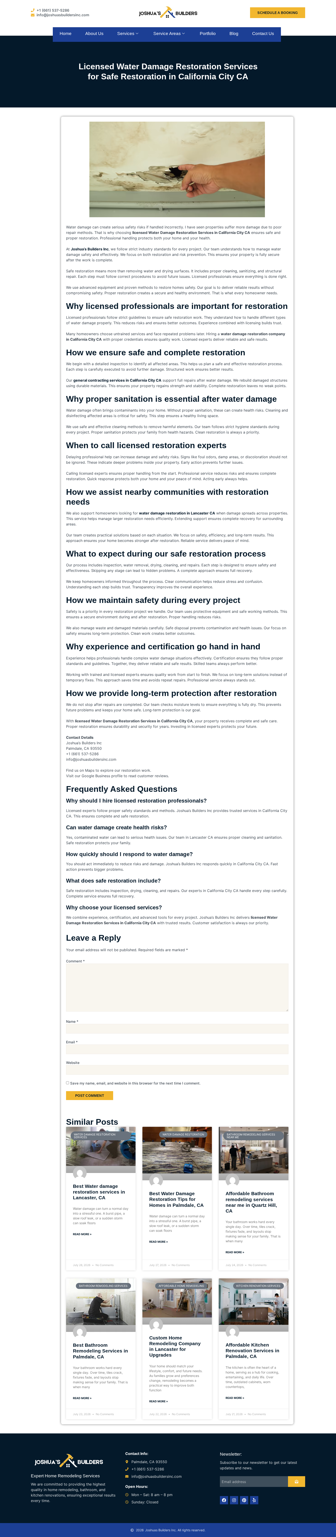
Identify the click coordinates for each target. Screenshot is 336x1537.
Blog (233, 33)
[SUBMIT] (296, 1481)
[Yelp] (254, 1500)
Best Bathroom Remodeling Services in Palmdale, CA (100, 1350)
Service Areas (167, 33)
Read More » (82, 1234)
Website (73, 1062)
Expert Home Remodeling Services (65, 1475)
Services (125, 33)
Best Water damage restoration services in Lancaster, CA (99, 1192)
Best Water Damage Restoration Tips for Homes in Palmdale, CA (176, 1199)
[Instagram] (234, 1500)
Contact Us (263, 33)
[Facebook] (224, 1500)
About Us (94, 33)
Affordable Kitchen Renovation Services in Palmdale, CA (252, 1350)
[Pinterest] (244, 1500)
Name (72, 1021)
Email (72, 1042)
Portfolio (208, 33)
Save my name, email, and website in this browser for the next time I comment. (135, 1083)
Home (66, 33)
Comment (75, 961)
